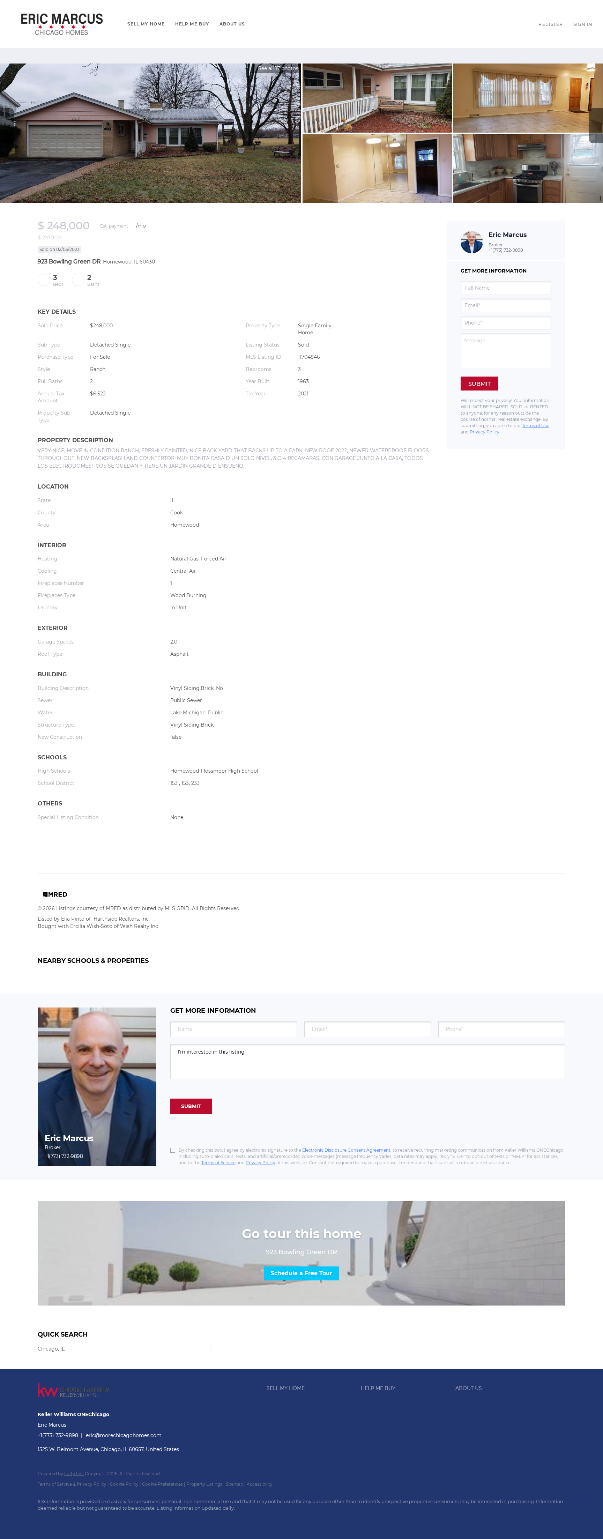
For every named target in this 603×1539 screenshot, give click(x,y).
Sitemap (234, 1484)
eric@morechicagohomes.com (124, 1435)
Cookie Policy (124, 1484)
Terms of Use (535, 425)
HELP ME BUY (192, 24)
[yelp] (86, 1520)
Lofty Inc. (74, 1473)
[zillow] (66, 1520)
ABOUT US (232, 24)
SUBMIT (191, 1106)
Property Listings (204, 1484)
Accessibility (260, 1484)
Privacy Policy (484, 431)
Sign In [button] (583, 24)
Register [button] (550, 24)
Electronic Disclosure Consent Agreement (346, 1150)
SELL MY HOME (146, 24)
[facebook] (46, 1520)
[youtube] (106, 1520)
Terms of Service (218, 1162)
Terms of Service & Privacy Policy (72, 1484)
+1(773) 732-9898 (506, 250)
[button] (61, 24)
